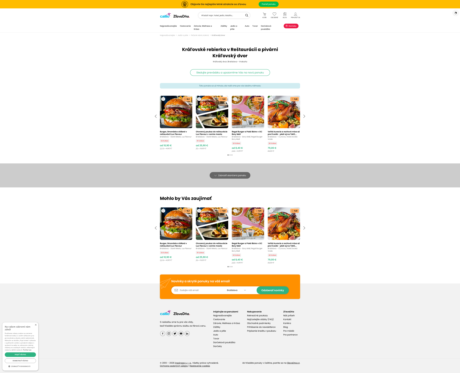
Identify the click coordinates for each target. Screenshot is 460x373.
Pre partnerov (290, 334)
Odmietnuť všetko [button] (20, 361)
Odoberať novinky (272, 290)
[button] (156, 116)
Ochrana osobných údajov (174, 365)
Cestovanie (185, 26)
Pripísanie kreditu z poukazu (261, 330)
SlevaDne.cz (293, 362)
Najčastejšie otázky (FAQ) (260, 319)
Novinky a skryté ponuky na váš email (200, 281)
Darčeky (292, 26)
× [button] (36, 325)
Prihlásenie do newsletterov (261, 327)
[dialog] (20, 346)
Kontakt (287, 319)
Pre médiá (288, 330)
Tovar (255, 26)
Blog (285, 327)
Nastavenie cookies (200, 365)
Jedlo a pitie (233, 27)
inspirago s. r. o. (183, 362)
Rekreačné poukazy (257, 315)
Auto (247, 26)
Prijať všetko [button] (20, 355)
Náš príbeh (289, 315)
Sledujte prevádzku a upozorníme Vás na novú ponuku (230, 72)
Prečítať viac (27, 350)
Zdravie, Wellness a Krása (203, 27)
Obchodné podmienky (259, 323)
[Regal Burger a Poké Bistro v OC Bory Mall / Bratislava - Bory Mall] (248, 124)
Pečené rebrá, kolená (200, 35)
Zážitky (224, 26)
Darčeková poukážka (266, 27)
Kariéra (287, 323)
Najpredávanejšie (168, 26)
